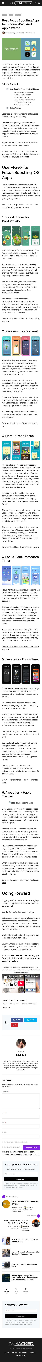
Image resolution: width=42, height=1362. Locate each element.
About (7, 1353)
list (17, 1004)
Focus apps (21, 1000)
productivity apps (28, 1004)
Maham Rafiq (21, 1055)
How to (14, 1207)
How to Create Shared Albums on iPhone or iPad (25, 1240)
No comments (26, 1230)
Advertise (32, 1353)
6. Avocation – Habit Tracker (23, 105)
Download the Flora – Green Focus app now (20, 547)
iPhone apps (7, 1004)
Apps (4, 15)
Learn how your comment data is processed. (21, 1154)
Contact (14, 1353)
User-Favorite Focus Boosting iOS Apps (24, 89)
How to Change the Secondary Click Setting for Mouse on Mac (26, 1253)
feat (11, 1000)
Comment (5, 1092)
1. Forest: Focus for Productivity (24, 92)
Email (4, 1122)
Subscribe (20, 1179)
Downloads (23, 1353)
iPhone (18, 15)
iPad (11, 15)
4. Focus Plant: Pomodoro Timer (24, 100)
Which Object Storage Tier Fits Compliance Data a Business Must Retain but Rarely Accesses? (25, 1277)
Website (4, 1132)
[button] (3, 3)
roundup (6, 1007)
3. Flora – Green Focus (21, 97)
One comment (18, 1211)
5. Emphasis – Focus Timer (22, 102)
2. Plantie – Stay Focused (22, 95)
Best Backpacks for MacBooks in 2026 (24, 1265)
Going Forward (15, 108)
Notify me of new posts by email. (12, 1147)
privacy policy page (22, 973)
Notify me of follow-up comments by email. (15, 1142)
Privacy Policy (21, 1356)
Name (4, 1113)
